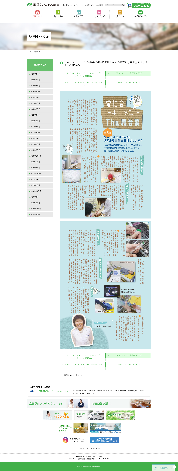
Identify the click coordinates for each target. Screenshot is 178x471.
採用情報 (100, 5)
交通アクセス (68, 5)
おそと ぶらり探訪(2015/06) (128, 82)
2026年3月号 (35, 74)
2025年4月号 (35, 86)
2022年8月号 (35, 115)
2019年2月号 (35, 150)
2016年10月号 (35, 191)
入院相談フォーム (165, 468)
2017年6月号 (35, 179)
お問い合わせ (90, 5)
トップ (29, 52)
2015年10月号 (35, 209)
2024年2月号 (35, 97)
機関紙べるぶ (40, 65)
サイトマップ (79, 5)
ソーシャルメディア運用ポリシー (89, 448)
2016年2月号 (35, 203)
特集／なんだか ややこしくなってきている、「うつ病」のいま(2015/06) (83, 74)
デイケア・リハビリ (99, 17)
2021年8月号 (35, 127)
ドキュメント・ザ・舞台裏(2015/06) (128, 73)
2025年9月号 (35, 80)
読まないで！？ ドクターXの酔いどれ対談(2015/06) (83, 84)
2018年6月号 (35, 162)
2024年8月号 (35, 91)
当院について (37, 17)
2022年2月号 (35, 121)
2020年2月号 (35, 138)
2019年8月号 (35, 144)
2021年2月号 (35, 132)
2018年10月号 (35, 156)
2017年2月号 (35, 185)
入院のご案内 (78, 17)
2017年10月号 (35, 173)
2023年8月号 (35, 103)
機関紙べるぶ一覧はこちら (74, 375)
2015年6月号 (35, 214)
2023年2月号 (35, 109)
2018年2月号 (35, 168)
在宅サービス (120, 17)
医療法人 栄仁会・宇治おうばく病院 (89, 456)
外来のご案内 (58, 17)
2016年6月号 (35, 197)
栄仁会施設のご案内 (141, 17)
